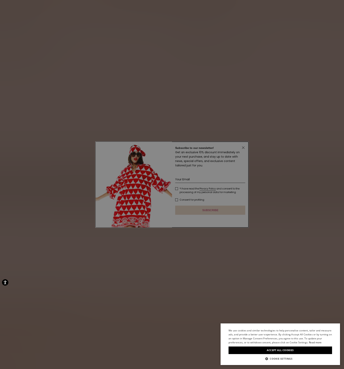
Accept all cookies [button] (280, 350)
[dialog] (280, 344)
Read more (315, 342)
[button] (280, 359)
